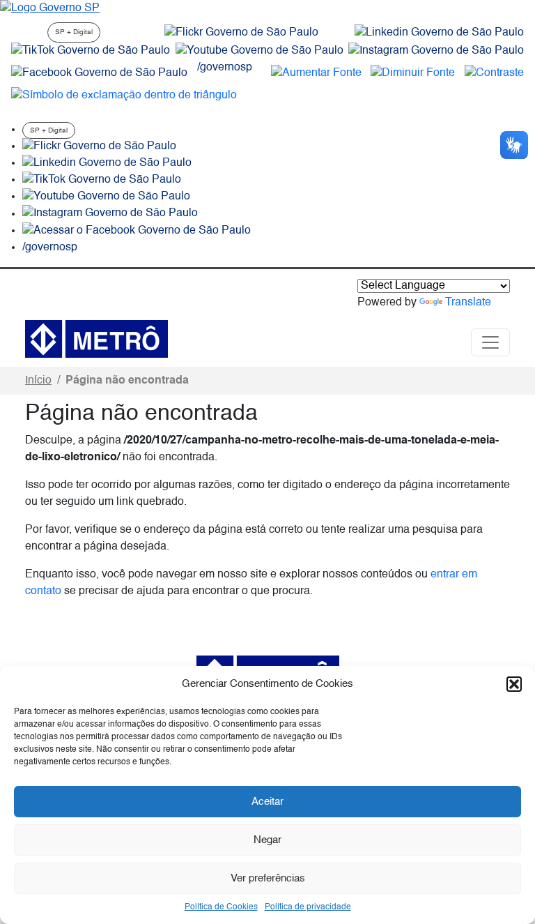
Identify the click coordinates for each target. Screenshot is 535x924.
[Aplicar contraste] (494, 73)
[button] (514, 684)
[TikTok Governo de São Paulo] (101, 179)
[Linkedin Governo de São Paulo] (107, 163)
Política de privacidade (308, 907)
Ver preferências (268, 878)
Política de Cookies (221, 907)
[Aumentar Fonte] (316, 73)
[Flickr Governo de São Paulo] (99, 146)
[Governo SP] (50, 8)
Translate (468, 302)
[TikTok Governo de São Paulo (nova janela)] (90, 51)
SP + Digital (74, 32)
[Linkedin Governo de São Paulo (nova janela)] (439, 32)
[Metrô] (96, 339)
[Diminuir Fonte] (413, 73)
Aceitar (267, 801)
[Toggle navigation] (490, 342)
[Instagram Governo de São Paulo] (436, 51)
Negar (267, 840)
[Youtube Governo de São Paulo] (106, 196)
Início (38, 380)
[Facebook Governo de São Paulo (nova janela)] (99, 73)
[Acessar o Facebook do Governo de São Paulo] (136, 230)
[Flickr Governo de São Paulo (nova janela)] (241, 32)
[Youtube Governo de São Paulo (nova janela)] (259, 51)
